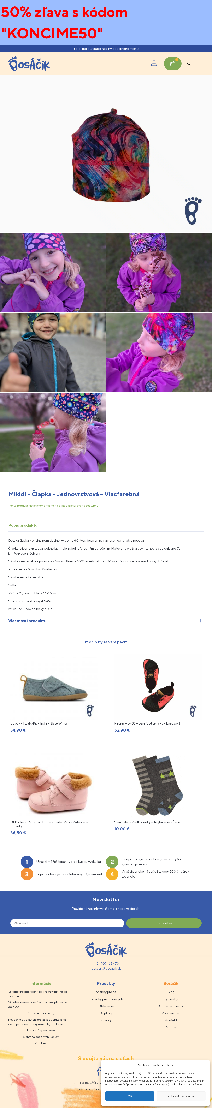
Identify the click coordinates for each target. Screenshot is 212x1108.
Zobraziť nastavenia (181, 1096)
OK (130, 1096)
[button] (199, 63)
